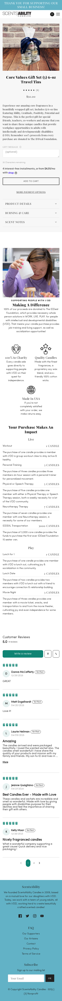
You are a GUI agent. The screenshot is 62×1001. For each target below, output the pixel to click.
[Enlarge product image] (31, 47)
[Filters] (47, 654)
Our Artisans (31, 939)
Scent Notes (15, 222)
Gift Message (10, 147)
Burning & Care (17, 213)
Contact (31, 944)
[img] (20, 916)
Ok (50, 978)
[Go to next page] (40, 863)
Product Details (18, 203)
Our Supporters (31, 934)
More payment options (31, 192)
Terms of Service (31, 954)
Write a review (23, 653)
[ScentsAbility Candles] (20, 14)
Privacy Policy (31, 949)
